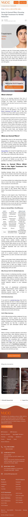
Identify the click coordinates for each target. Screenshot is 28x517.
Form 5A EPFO (10, 510)
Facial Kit (18, 484)
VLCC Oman (19, 493)
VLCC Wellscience (5, 500)
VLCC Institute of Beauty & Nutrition (6, 497)
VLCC (9, 340)
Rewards (9, 439)
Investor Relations (5, 441)
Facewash (18, 482)
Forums (2, 439)
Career (15, 439)
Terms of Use (4, 512)
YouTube (3, 489)
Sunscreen (18, 486)
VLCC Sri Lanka (20, 495)
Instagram (4, 484)
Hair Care (18, 489)
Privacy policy (18, 510)
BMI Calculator (4, 432)
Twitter (3, 486)
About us (3, 510)
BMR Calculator (13, 432)
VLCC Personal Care (6, 494)
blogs (2, 9)
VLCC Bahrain (19, 502)
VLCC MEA (4, 503)
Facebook (3, 482)
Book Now (16, 2)
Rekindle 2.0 (18, 436)
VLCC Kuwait (19, 500)
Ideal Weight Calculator (18, 434)
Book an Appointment (14, 355)
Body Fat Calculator (5, 434)
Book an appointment (15, 87)
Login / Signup (23, 2)
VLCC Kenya (4, 505)
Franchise (3, 436)
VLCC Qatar (19, 498)
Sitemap (25, 510)
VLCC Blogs (10, 436)
